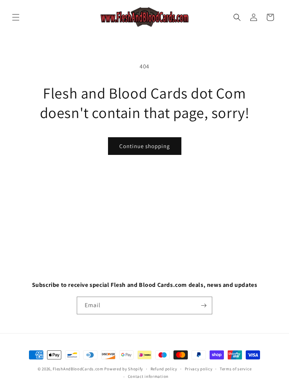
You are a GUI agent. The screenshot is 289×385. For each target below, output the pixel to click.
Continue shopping (144, 146)
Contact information (148, 376)
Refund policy (164, 368)
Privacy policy (199, 368)
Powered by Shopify (123, 368)
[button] (16, 17)
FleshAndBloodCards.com (78, 368)
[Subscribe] (203, 305)
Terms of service (235, 368)
